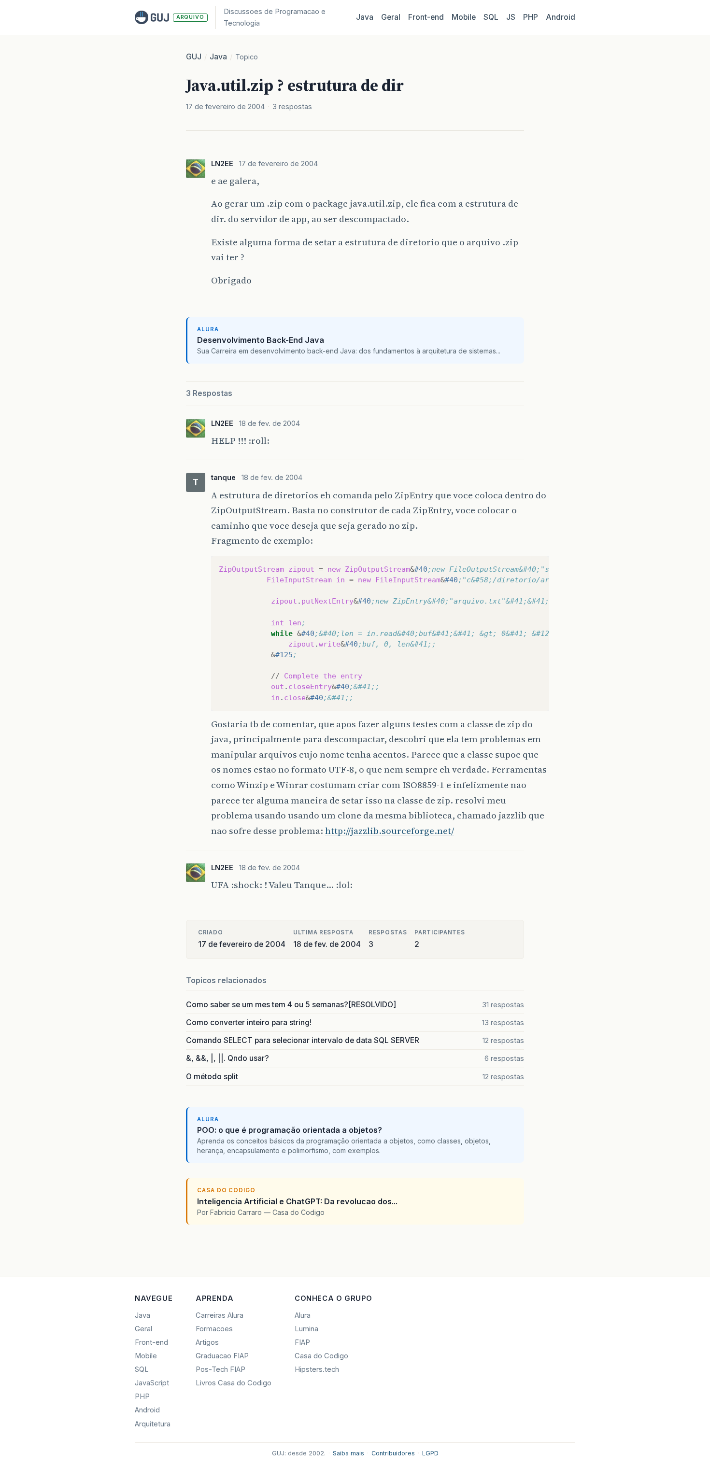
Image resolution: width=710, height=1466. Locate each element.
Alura (303, 1315)
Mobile (464, 17)
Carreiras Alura (219, 1315)
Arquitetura (152, 1424)
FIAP (302, 1342)
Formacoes (214, 1329)
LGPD (430, 1453)
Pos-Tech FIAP (220, 1369)
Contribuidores (393, 1453)
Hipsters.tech (317, 1369)
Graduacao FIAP (222, 1356)
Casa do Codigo (321, 1356)
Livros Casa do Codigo (233, 1383)
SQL (490, 17)
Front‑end (426, 17)
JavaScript (152, 1383)
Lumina (306, 1329)
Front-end (151, 1342)
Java (364, 17)
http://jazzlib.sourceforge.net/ (389, 830)
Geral (390, 17)
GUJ (193, 56)
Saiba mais (348, 1453)
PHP (530, 17)
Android (560, 17)
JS (510, 17)
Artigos (207, 1342)
